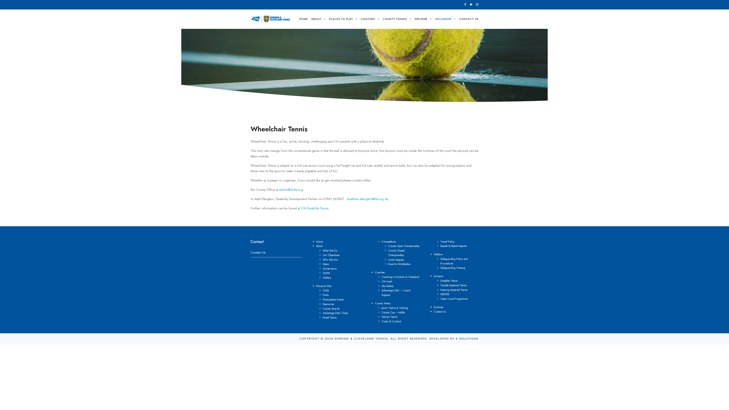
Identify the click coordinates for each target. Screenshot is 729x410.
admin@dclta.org (291, 189)
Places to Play (341, 19)
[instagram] (477, 4)
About (316, 19)
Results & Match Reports (453, 246)
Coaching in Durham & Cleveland (400, 277)
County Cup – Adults (393, 312)
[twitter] (471, 4)
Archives (438, 307)
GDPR (326, 273)
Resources (328, 304)
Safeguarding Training (452, 268)
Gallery (327, 278)
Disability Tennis (449, 281)
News (326, 264)
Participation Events (333, 299)
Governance (330, 268)
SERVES (444, 294)
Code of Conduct (391, 321)
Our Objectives (331, 255)
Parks (326, 295)
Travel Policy (447, 242)
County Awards (331, 309)
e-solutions (467, 339)
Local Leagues (396, 260)
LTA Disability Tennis (315, 208)
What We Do (330, 250)
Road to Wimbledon (399, 264)
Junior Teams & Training (395, 308)
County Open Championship (403, 246)
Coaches (368, 19)
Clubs (326, 290)
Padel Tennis (330, 317)
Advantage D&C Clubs (335, 313)
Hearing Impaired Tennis (453, 290)
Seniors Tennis (389, 317)
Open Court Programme (454, 299)
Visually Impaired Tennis (453, 285)
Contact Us (468, 19)
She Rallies (387, 286)
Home (303, 19)
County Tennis (395, 19)
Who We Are (330, 260)
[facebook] (465, 4)
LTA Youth (387, 281)
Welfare (421, 19)
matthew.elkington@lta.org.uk (367, 199)
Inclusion (443, 19)
